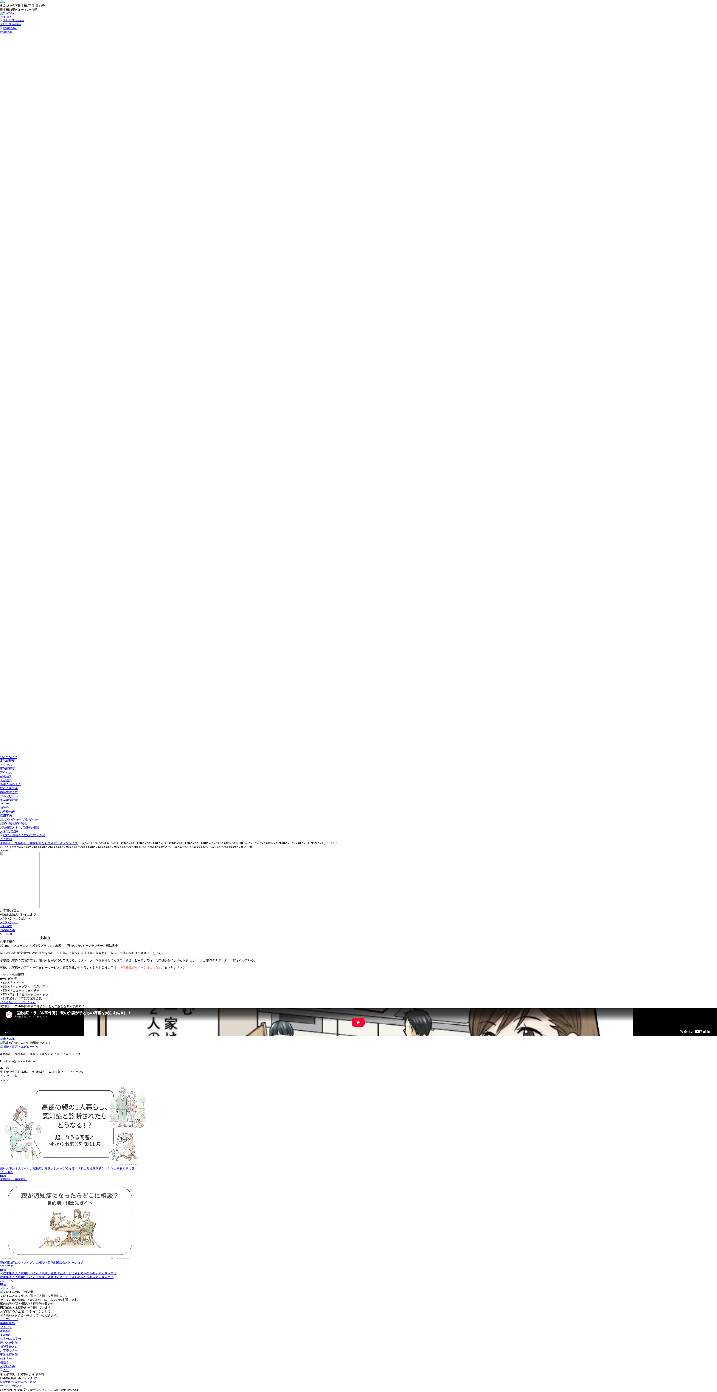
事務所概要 (7, 768)
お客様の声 (7, 811)
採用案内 (6, 815)
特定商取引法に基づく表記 (18, 1382)
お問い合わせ (30, 819)
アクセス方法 (9, 1075)
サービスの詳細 (10, 1386)
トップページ (9, 1319)
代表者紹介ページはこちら (18, 1002)
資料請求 (21, 823)
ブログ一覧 (7, 1287)
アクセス (6, 772)
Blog (3, 1175)
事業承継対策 (9, 800)
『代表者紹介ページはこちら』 (140, 967)
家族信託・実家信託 (13, 1179)
